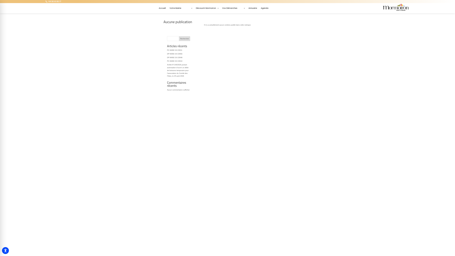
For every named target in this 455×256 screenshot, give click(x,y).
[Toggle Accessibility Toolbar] (5, 250)
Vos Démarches (229, 8)
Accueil (162, 8)
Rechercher (184, 39)
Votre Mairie (175, 8)
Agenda (264, 8)
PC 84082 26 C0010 (174, 61)
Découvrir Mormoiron (206, 8)
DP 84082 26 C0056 (174, 54)
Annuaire (252, 8)
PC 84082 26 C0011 (174, 50)
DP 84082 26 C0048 (174, 57)
